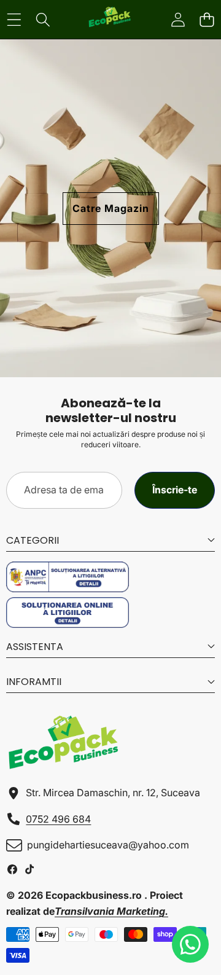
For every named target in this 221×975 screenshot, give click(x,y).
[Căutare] (42, 19)
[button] (206, 19)
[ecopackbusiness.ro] (110, 19)
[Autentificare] (178, 19)
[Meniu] (14, 19)
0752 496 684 (58, 819)
